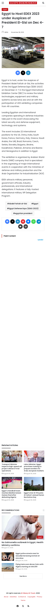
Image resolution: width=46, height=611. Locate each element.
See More (23, 576)
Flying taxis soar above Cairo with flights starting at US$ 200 (29, 565)
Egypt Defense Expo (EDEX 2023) (24, 208)
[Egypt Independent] (23, 3)
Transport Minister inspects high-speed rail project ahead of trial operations (12, 467)
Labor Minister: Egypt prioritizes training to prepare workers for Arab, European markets (34, 467)
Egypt (5, 9)
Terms (23, 600)
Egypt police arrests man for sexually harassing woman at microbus (28, 555)
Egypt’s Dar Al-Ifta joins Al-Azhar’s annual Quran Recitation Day (34, 495)
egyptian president (23, 213)
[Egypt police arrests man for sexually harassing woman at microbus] (8, 556)
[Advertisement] (23, 342)
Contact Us (22, 597)
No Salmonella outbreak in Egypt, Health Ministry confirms (22, 544)
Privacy (39, 597)
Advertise (13, 597)
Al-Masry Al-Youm (28, 593)
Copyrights (31, 597)
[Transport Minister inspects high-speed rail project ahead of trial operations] (12, 456)
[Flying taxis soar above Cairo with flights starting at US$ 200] (8, 567)
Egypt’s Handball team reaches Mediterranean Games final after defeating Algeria (11, 494)
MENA (6, 32)
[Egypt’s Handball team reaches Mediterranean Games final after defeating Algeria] (12, 483)
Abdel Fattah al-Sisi (18, 203)
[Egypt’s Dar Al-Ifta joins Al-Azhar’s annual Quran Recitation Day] (34, 484)
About (6, 597)
